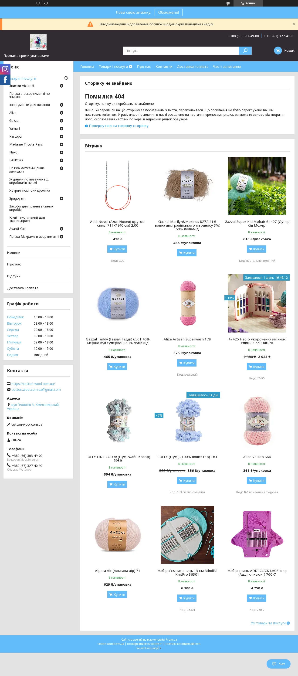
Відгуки (13, 276)
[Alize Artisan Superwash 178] (187, 303)
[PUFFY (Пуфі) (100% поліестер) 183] (187, 421)
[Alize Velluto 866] (257, 421)
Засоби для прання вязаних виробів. (31, 208)
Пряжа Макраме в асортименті (34, 237)
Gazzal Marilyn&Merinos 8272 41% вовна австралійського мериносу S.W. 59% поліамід (187, 225)
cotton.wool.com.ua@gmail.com (36, 389)
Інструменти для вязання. (30, 105)
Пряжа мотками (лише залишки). (27, 169)
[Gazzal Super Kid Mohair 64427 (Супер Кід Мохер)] (257, 186)
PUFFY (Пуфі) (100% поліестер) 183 (187, 457)
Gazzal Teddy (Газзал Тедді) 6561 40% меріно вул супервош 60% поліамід (118, 341)
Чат (282, 664)
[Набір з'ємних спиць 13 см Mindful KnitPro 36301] (187, 535)
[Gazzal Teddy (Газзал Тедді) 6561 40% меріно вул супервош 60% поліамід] (117, 303)
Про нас (144, 66)
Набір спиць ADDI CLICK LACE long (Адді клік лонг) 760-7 (257, 572)
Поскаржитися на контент (144, 644)
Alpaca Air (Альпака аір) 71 (117, 570)
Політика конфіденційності (182, 644)
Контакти (164, 66)
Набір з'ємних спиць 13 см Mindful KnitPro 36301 (187, 572)
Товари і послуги (113, 66)
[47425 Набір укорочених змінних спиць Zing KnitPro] (257, 303)
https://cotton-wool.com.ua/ (33, 384)
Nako (13, 152)
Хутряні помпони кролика (29, 191)
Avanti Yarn (17, 229)
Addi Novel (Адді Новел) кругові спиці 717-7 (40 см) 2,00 (117, 223)
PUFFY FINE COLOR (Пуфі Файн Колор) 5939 (117, 458)
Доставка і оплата (192, 66)
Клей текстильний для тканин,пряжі (27, 219)
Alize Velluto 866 (257, 457)
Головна (87, 66)
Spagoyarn (17, 198)
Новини (13, 252)
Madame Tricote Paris (26, 144)
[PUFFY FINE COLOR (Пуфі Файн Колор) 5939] (117, 421)
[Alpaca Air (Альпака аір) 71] (117, 535)
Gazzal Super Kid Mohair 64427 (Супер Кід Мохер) (257, 223)
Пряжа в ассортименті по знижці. (29, 95)
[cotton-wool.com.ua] (38, 42)
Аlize (12, 113)
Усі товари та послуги (268, 623)
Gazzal (14, 121)
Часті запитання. (227, 66)
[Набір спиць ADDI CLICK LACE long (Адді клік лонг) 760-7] (257, 535)
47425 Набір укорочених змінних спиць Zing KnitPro (257, 341)
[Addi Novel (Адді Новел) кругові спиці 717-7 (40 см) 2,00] (117, 186)
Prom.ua (171, 640)
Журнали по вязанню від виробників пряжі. (29, 181)
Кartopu (15, 137)
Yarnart (14, 129)
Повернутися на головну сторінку (119, 125)
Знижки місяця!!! (21, 86)
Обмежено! (168, 12)
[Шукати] (245, 51)
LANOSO (16, 160)
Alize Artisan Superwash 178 (187, 339)
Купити (119, 249)
